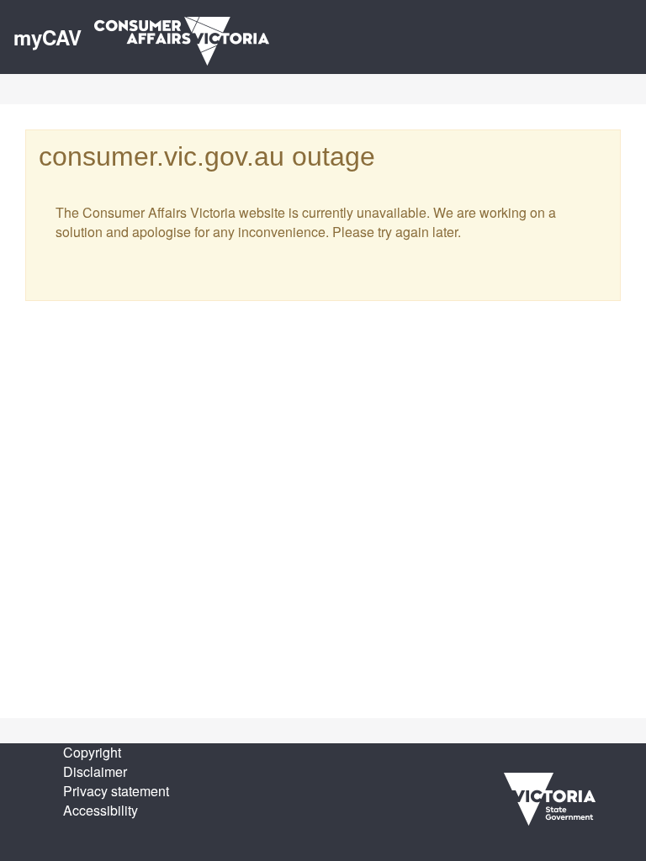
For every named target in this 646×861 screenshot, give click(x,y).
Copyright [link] (92, 752)
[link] (550, 797)
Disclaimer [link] (95, 771)
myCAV (47, 37)
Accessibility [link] (100, 810)
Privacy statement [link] (116, 790)
